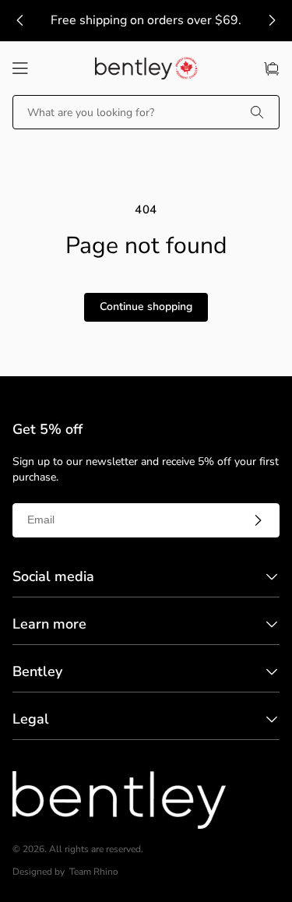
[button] (20, 68)
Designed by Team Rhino (65, 872)
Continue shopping (146, 306)
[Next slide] (272, 20)
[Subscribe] (258, 520)
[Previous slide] (20, 20)
